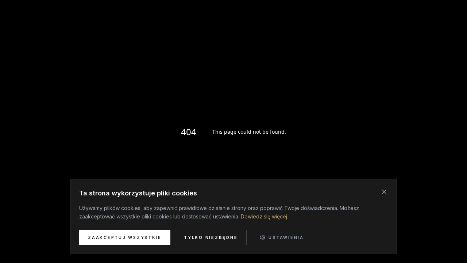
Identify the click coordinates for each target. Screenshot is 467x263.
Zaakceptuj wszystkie (125, 237)
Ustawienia (286, 237)
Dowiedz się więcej (264, 216)
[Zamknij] (384, 191)
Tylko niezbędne (211, 237)
